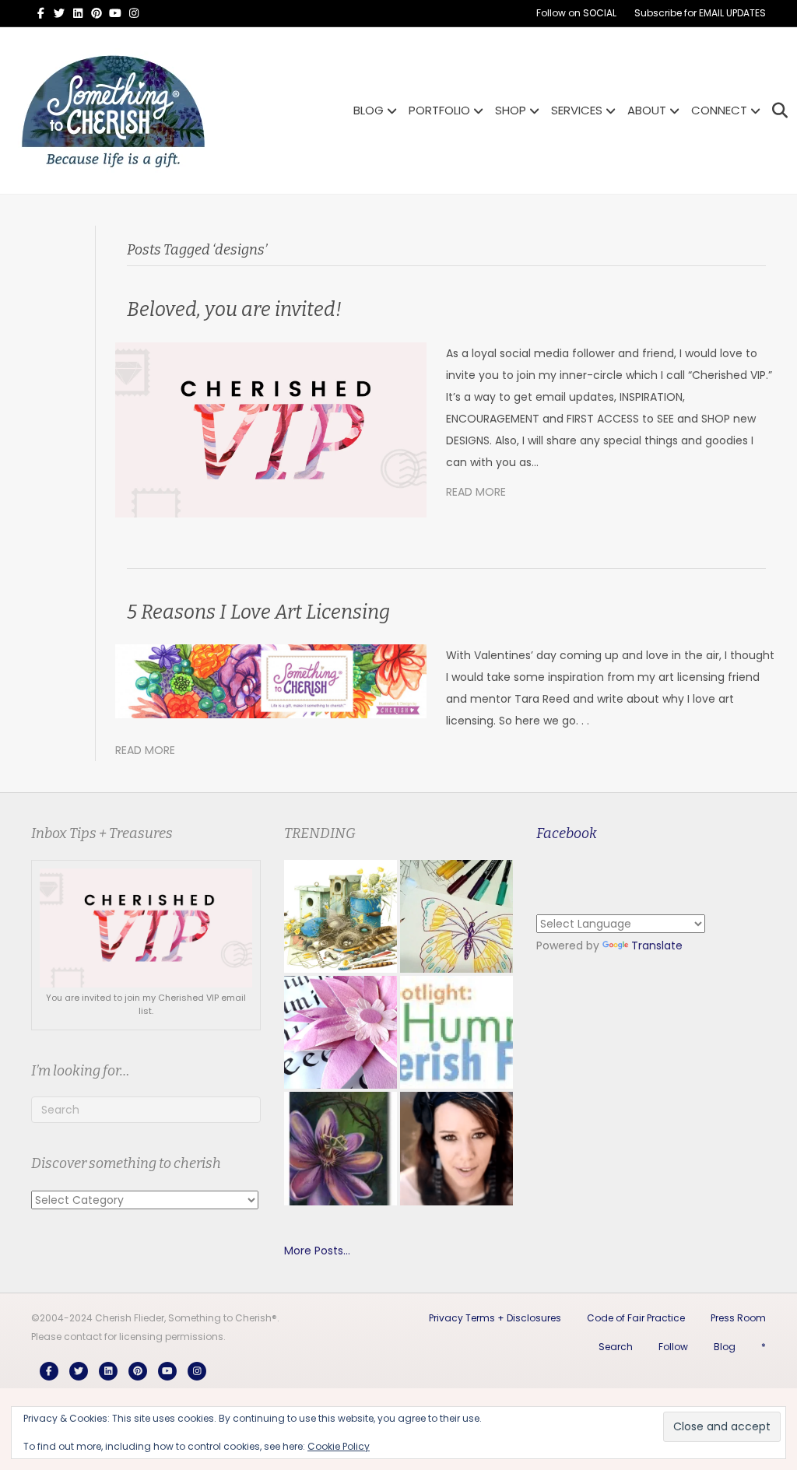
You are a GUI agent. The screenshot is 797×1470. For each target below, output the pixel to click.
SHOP (510, 110)
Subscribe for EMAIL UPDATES (700, 12)
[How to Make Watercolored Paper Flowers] (340, 1032)
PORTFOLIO (439, 110)
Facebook (566, 833)
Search (616, 1346)
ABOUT (646, 110)
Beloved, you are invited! (234, 309)
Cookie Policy (338, 1446)
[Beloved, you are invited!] (271, 429)
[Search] (775, 110)
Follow (673, 1346)
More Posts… (317, 1250)
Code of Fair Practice (636, 1317)
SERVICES (576, 110)
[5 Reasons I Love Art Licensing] (271, 680)
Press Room (738, 1317)
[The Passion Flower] (340, 1148)
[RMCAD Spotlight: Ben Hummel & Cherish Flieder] (456, 1032)
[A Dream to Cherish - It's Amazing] (456, 1148)
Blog (725, 1346)
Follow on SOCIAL (576, 12)
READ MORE (476, 492)
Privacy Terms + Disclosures (495, 1317)
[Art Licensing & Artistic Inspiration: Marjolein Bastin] (340, 916)
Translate (657, 945)
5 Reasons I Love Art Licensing (258, 612)
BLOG (368, 110)
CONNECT (719, 110)
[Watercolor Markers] (456, 916)
